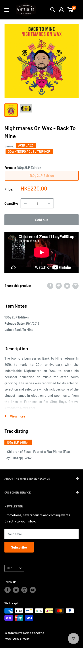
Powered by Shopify (16, 638)
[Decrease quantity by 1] (25, 203)
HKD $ (10, 568)
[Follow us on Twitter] (16, 590)
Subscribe (19, 547)
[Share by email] (75, 285)
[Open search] (52, 9)
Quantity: (11, 203)
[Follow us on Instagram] (24, 590)
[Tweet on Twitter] (67, 285)
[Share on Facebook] (50, 285)
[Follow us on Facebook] (7, 590)
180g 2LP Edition (18, 442)
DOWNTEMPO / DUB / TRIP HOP (29, 151)
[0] (70, 9)
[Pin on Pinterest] (59, 285)
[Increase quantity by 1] (49, 203)
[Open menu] (6, 10)
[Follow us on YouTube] (33, 590)
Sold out (41, 219)
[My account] (61, 9)
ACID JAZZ (26, 145)
